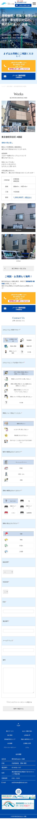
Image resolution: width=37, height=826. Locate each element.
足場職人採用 (27, 743)
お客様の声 (27, 735)
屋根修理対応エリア (9, 739)
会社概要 (9, 743)
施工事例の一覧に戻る (19, 268)
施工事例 (9, 86)
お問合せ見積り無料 (24, 5)
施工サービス (10, 731)
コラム (27, 747)
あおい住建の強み (27, 731)
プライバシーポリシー (10, 747)
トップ (3, 86)
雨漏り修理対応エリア (27, 739)
